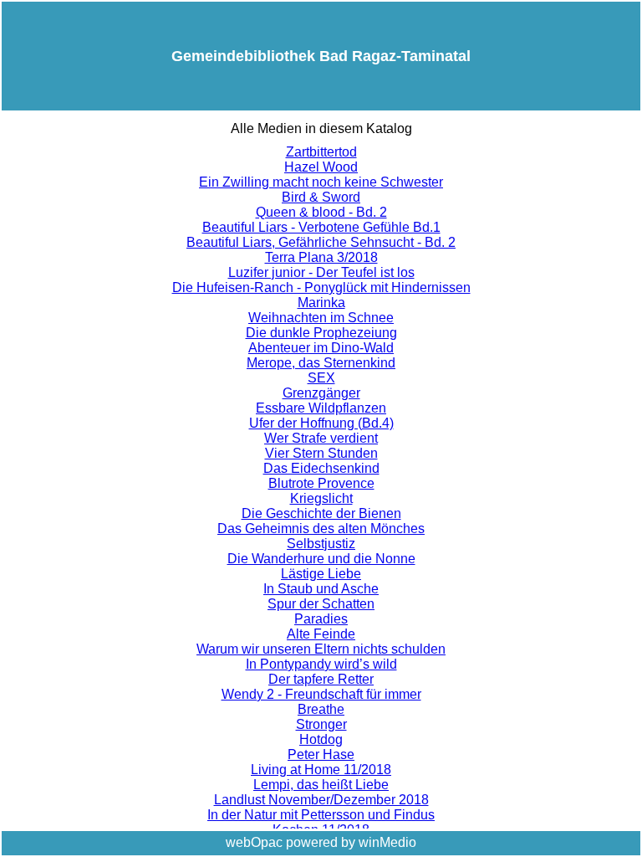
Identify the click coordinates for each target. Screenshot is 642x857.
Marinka (321, 302)
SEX (321, 378)
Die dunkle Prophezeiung (321, 333)
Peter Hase (321, 754)
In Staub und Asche (321, 589)
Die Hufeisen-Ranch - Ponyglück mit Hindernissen (321, 287)
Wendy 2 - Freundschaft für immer (321, 694)
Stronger (321, 724)
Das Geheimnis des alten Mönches (321, 528)
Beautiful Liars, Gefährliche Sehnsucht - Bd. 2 (321, 242)
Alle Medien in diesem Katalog (321, 128)
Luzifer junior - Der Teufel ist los (321, 272)
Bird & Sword (321, 197)
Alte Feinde (321, 634)
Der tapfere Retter (321, 679)
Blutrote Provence (321, 483)
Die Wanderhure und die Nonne (321, 559)
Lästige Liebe (321, 574)
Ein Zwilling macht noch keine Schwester (321, 182)
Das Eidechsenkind (321, 468)
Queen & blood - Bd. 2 (321, 212)
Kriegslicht (321, 498)
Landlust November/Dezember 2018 (321, 800)
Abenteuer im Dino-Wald (321, 348)
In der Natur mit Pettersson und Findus (321, 815)
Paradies (321, 619)
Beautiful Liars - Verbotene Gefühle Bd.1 (321, 227)
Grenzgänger (321, 393)
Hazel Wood (321, 167)
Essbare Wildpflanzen (321, 408)
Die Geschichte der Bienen (321, 513)
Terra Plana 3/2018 (321, 257)
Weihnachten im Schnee (321, 317)
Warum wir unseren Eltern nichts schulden (321, 649)
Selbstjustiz (321, 543)
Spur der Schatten (321, 604)
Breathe (321, 709)
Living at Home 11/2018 (321, 769)
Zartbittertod (321, 152)
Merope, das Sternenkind (321, 363)
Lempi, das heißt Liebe (321, 784)
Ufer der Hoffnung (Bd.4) (321, 423)
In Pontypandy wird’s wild (321, 664)
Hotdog (321, 739)
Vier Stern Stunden (321, 453)
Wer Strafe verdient (321, 438)
